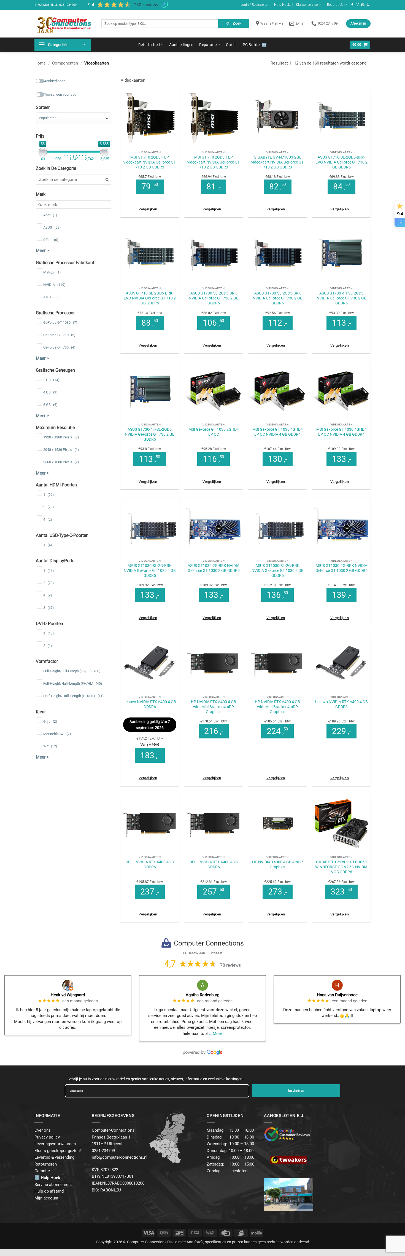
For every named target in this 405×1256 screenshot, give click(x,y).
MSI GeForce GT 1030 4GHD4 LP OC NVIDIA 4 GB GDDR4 (277, 431)
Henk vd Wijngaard (68, 994)
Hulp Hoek (282, 5)
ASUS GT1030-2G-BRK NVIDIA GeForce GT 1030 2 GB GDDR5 (214, 568)
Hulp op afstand (49, 1191)
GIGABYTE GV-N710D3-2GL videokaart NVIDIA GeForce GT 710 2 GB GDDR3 (277, 162)
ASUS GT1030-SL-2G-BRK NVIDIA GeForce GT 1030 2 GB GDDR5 (150, 570)
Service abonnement (53, 1184)
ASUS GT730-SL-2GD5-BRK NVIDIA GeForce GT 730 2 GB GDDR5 (214, 298)
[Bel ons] (368, 5)
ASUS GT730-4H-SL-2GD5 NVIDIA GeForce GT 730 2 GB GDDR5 (341, 298)
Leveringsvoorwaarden (55, 1143)
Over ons (42, 1130)
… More (215, 1033)
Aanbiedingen (181, 44)
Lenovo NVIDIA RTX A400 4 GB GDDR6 (149, 704)
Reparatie (208, 44)
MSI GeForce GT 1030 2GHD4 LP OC (213, 431)
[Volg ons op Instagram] (357, 5)
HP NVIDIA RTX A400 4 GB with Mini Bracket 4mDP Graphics (213, 707)
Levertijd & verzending (54, 1157)
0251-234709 (68, 5)
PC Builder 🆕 (255, 44)
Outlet (231, 44)
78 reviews (230, 965)
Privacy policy (47, 1137)
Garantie (42, 1170)
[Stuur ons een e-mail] (362, 5)
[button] (62, 45)
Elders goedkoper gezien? (58, 1150)
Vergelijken (148, 209)
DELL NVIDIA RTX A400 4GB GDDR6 (150, 864)
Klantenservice (307, 5)
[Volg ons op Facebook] (352, 5)
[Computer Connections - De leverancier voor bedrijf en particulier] (63, 23)
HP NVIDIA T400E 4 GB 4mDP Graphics (277, 864)
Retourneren (45, 1164)
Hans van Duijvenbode (337, 994)
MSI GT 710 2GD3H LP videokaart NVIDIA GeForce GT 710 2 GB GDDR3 (149, 162)
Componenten (65, 63)
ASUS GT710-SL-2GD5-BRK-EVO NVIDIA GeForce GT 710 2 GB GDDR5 (341, 162)
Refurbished (149, 44)
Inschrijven (296, 1090)
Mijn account (46, 1198)
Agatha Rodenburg (202, 994)
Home (40, 63)
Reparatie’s (335, 5)
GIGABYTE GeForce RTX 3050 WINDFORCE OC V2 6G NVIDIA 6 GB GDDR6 (341, 867)
